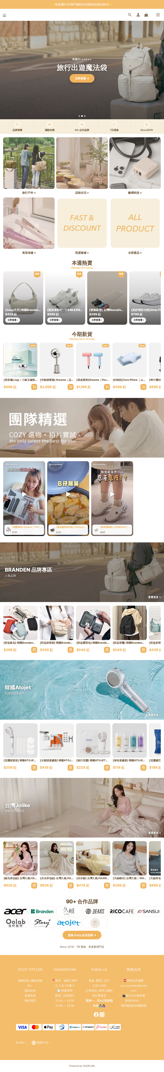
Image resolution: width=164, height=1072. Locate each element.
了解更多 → (82, 78)
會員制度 (30, 995)
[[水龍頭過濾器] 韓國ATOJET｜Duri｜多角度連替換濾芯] (57, 740)
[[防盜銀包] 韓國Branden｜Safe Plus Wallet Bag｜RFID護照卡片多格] (20, 623)
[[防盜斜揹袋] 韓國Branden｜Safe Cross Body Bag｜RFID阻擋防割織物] (57, 623)
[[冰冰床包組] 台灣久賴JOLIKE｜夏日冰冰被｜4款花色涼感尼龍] (57, 858)
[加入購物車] (34, 387)
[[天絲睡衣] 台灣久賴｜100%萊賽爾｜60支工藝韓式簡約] (129, 858)
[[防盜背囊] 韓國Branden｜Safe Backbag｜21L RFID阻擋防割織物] (129, 623)
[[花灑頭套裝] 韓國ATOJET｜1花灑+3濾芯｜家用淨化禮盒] (20, 740)
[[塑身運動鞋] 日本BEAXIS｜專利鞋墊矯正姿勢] (65, 298)
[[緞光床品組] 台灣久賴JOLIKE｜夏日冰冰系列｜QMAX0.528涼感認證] (20, 858)
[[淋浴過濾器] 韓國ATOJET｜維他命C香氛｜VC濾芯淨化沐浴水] (129, 740)
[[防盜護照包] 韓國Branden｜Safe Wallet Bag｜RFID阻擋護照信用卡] (93, 623)
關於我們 (30, 1000)
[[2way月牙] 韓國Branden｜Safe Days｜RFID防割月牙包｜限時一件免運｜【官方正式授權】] (23, 298)
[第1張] (79, 116)
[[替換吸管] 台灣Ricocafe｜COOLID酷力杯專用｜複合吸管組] (107, 298)
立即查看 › (13, 320)
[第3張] (85, 116)
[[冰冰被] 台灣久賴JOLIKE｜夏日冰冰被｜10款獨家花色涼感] (93, 858)
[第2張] (82, 116)
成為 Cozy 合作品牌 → (82, 935)
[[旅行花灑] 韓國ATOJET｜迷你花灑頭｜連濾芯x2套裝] (93, 740)
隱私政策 (30, 990)
